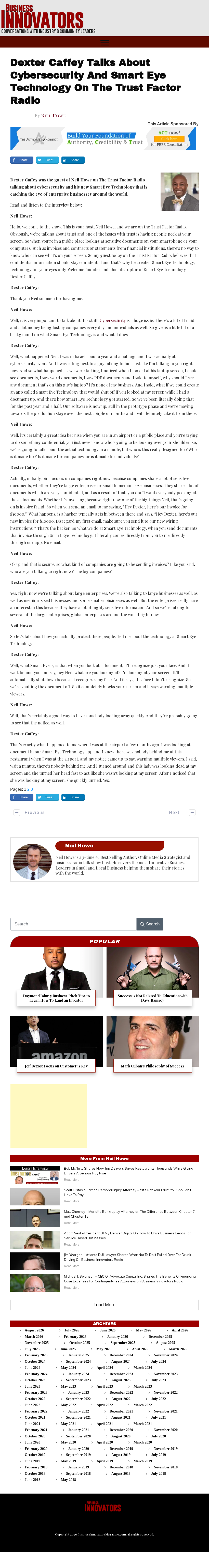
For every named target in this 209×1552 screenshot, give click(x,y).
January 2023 (78, 1392)
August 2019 (120, 1455)
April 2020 (105, 1442)
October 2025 (79, 1343)
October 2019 (35, 1455)
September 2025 (123, 1343)
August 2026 (34, 1330)
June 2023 (32, 1386)
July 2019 (158, 1455)
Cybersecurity (113, 320)
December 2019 (121, 1449)
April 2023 (105, 1386)
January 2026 (117, 1337)
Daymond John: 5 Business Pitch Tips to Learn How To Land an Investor (56, 979)
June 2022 (32, 1405)
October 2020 (35, 1436)
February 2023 (36, 1392)
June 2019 (32, 1461)
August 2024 (120, 1361)
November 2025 (37, 1343)
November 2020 (166, 1430)
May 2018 (68, 1480)
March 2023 (143, 1386)
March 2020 (143, 1442)
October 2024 (35, 1361)
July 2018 (158, 1474)
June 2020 (32, 1442)
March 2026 (34, 1337)
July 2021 (158, 1417)
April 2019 (105, 1461)
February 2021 (36, 1430)
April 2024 (105, 1368)
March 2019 (143, 1461)
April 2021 (105, 1424)
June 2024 (32, 1368)
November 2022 (166, 1392)
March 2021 (143, 1424)
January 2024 (78, 1374)
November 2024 (166, 1355)
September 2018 (78, 1474)
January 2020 (78, 1449)
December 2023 (121, 1374)
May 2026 (143, 1330)
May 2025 (103, 1349)
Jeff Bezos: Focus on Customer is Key (56, 1047)
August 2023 (120, 1380)
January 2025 (78, 1355)
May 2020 (68, 1442)
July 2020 (158, 1436)
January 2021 (78, 1430)
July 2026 (71, 1330)
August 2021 (120, 1417)
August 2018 (120, 1474)
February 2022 (36, 1411)
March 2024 (143, 1368)
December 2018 (121, 1467)
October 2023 (35, 1380)
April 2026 (180, 1330)
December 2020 (121, 1430)
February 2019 (36, 1467)
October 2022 (35, 1399)
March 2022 (143, 1405)
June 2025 (68, 1349)
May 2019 (68, 1461)
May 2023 (68, 1386)
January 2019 (78, 1467)
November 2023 (166, 1374)
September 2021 (78, 1417)
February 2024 (36, 1374)
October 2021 (35, 1417)
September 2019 (78, 1455)
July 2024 (158, 1361)
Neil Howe (53, 115)
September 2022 (78, 1399)
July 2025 (32, 1349)
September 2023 (78, 1380)
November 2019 (166, 1449)
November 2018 (166, 1467)
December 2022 (121, 1392)
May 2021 (68, 1424)
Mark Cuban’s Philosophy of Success (153, 1047)
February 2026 (75, 1337)
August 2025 (165, 1343)
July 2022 (158, 1399)
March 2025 (178, 1349)
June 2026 (107, 1330)
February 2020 (36, 1449)
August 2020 (120, 1436)
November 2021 (166, 1411)
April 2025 (140, 1349)
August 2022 (120, 1399)
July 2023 (158, 1380)
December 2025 (160, 1337)
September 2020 (78, 1436)
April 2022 (105, 1405)
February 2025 (36, 1355)
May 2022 (68, 1405)
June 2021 (32, 1424)
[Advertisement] (48, 1116)
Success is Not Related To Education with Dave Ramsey (153, 979)
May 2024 (68, 1368)
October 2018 (35, 1474)
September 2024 (78, 1361)
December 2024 (121, 1355)
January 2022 (78, 1411)
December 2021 (121, 1411)
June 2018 (32, 1480)
